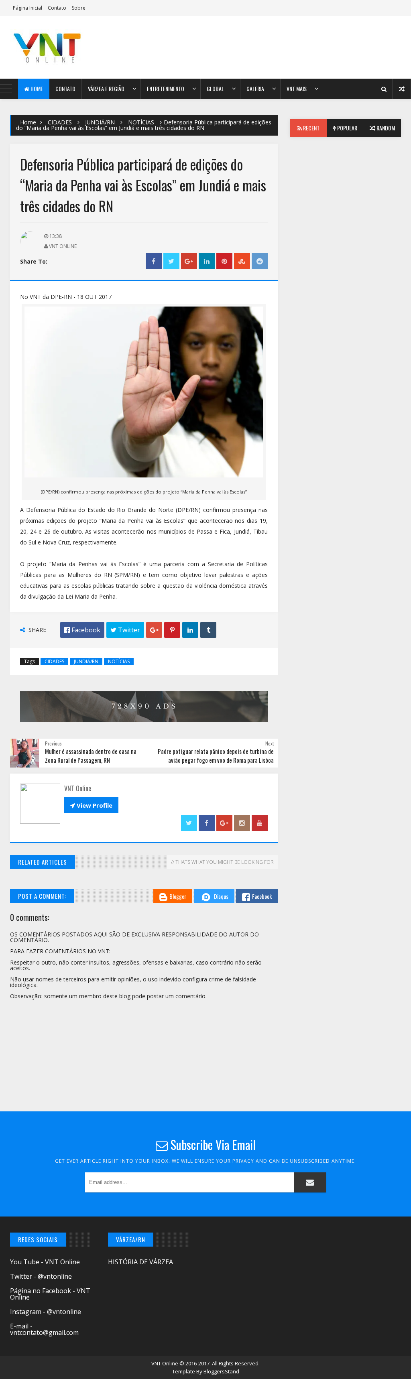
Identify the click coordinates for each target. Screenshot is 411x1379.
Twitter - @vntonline (41, 1276)
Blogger (177, 896)
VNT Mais (297, 88)
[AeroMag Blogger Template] (57, 47)
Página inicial (27, 7)
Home (36, 88)
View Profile (91, 805)
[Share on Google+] (189, 261)
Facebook (262, 896)
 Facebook (82, 630)
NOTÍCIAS (141, 122)
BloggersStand (221, 1371)
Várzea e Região (106, 88)
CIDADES (60, 122)
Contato (57, 7)
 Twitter (125, 630)
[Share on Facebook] (154, 261)
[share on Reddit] (260, 261)
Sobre (78, 7)
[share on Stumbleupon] (242, 261)
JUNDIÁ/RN (100, 122)
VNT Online (165, 1363)
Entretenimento (165, 88)
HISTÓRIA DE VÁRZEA (140, 1261)
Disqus (221, 896)
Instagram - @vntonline (45, 1311)
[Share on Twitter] (171, 261)
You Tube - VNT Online (45, 1261)
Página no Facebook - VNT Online (50, 1294)
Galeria (255, 88)
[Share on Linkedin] (207, 261)
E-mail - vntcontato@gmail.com (44, 1329)
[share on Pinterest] (224, 261)
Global (215, 88)
